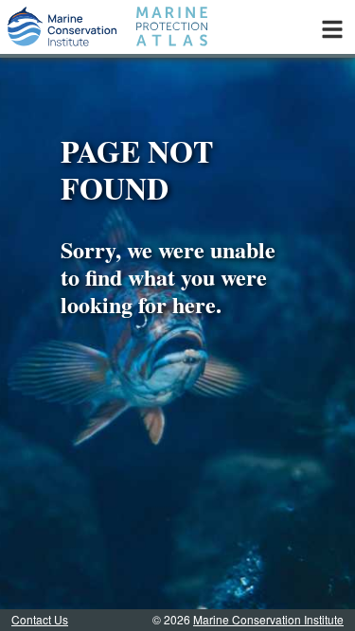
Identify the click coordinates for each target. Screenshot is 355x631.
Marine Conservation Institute (268, 619)
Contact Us (39, 619)
